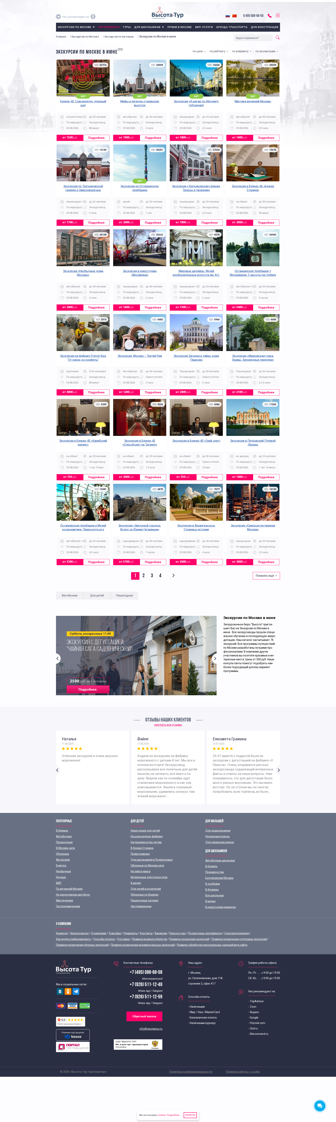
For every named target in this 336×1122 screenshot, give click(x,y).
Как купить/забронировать (73, 939)
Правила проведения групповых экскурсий (239, 939)
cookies (161, 1115)
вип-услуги (204, 27)
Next (214, 658)
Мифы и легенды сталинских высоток (139, 103)
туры (127, 27)
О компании (98, 933)
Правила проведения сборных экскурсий (82, 945)
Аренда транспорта (232, 27)
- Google (253, 1017)
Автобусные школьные (220, 860)
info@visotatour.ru (151, 1028)
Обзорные (62, 854)
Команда (62, 933)
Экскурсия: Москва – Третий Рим (140, 356)
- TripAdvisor (256, 1001)
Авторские (63, 859)
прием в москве (179, 27)
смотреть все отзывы (168, 724)
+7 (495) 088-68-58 (146, 972)
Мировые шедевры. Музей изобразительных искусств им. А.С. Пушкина (196, 275)
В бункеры (212, 889)
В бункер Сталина (142, 848)
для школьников (147, 27)
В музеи (136, 883)
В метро (61, 865)
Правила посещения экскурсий (189, 939)
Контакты (146, 933)
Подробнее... (173, 1115)
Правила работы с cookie (243, 1071)
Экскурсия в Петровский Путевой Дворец (253, 442)
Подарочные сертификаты (205, 933)
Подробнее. (88, 689)
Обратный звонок (144, 1016)
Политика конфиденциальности (190, 1071)
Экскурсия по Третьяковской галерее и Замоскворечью (83, 188)
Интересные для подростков (149, 877)
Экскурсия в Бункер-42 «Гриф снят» (196, 440)
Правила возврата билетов (149, 939)
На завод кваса (140, 871)
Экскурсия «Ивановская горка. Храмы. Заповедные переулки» (253, 358)
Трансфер (114, 933)
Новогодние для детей (145, 830)
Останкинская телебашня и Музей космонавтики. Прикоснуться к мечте (83, 529)
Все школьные (214, 895)
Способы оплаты (104, 939)
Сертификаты (108, 27)
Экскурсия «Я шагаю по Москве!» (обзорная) (196, 103)
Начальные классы (217, 836)
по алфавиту (241, 51)
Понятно (190, 1115)
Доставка (123, 939)
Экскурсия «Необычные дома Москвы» (83, 273)
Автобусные (64, 836)
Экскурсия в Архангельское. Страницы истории (196, 527)
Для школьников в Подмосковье (152, 859)
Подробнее (96, 138)
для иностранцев (264, 27)
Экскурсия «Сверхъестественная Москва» (253, 527)
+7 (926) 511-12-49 (146, 984)
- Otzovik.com (256, 1023)
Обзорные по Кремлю (144, 894)
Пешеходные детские (144, 900)
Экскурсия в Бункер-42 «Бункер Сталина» (253, 188)
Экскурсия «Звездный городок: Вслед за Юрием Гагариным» (139, 527)
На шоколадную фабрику (147, 836)
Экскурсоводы (79, 933)
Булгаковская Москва (219, 878)
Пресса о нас (177, 933)
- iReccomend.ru (258, 1033)
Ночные (61, 877)
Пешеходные (64, 842)
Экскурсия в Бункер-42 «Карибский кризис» (83, 442)
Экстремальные (141, 906)
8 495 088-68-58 (253, 16)
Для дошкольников (217, 830)
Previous (58, 658)
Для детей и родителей (146, 888)
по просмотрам (266, 51)
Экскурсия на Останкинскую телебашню (140, 188)
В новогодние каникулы (220, 907)
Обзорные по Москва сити (147, 865)
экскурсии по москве (74, 27)
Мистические (64, 900)
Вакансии (161, 933)
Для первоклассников (219, 842)
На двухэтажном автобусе (73, 894)
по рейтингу (218, 51)
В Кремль (62, 830)
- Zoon (252, 1006)
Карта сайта (239, 945)
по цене (198, 51)
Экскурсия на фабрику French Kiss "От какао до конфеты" (83, 358)
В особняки (212, 883)
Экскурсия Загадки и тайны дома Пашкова (196, 358)
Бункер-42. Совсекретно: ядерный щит (83, 103)
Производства (214, 872)
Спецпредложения (236, 933)
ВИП (58, 883)
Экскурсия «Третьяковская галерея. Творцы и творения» (196, 188)
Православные (140, 854)
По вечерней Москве (69, 888)
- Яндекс (253, 1012)
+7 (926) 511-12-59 (146, 997)
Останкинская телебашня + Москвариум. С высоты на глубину (253, 273)
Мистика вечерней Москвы (253, 101)
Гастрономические (68, 906)
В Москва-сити (65, 848)
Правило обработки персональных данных (204, 945)
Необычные (63, 871)
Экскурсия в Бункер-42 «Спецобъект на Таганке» (139, 442)
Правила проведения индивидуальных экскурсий (143, 945)
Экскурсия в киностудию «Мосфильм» (140, 273)
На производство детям (146, 842)
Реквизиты (131, 933)
